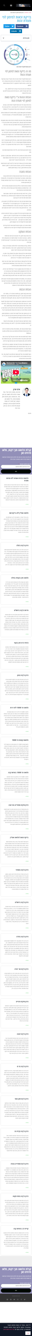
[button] (11, 5)
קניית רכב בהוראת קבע (21, 1228)
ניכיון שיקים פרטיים (22, 1001)
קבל (28, 1333)
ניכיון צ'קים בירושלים (21, 902)
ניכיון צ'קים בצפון (22, 675)
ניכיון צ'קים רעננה (22, 1034)
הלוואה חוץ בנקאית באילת (19, 578)
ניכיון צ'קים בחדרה (22, 936)
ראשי (30, 12)
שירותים (26, 12)
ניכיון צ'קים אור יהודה (21, 969)
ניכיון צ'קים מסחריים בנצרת (19, 1163)
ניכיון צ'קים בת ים (22, 1066)
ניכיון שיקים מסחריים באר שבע (18, 805)
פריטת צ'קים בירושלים (21, 610)
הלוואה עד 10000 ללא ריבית (19, 707)
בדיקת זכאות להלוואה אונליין (19, 837)
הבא (16, 471)
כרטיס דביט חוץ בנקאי (21, 642)
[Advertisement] (16, 430)
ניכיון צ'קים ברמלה (22, 545)
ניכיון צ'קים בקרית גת (21, 1131)
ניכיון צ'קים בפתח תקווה (20, 1196)
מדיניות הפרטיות (9, 1329)
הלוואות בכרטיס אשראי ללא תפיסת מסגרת (17, 479)
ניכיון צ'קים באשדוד (22, 870)
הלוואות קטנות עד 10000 (20, 740)
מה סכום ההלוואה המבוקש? (25, 464)
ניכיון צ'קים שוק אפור (21, 1099)
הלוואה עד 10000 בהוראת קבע (18, 772)
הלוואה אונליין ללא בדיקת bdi (18, 513)
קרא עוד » (26, 504)
